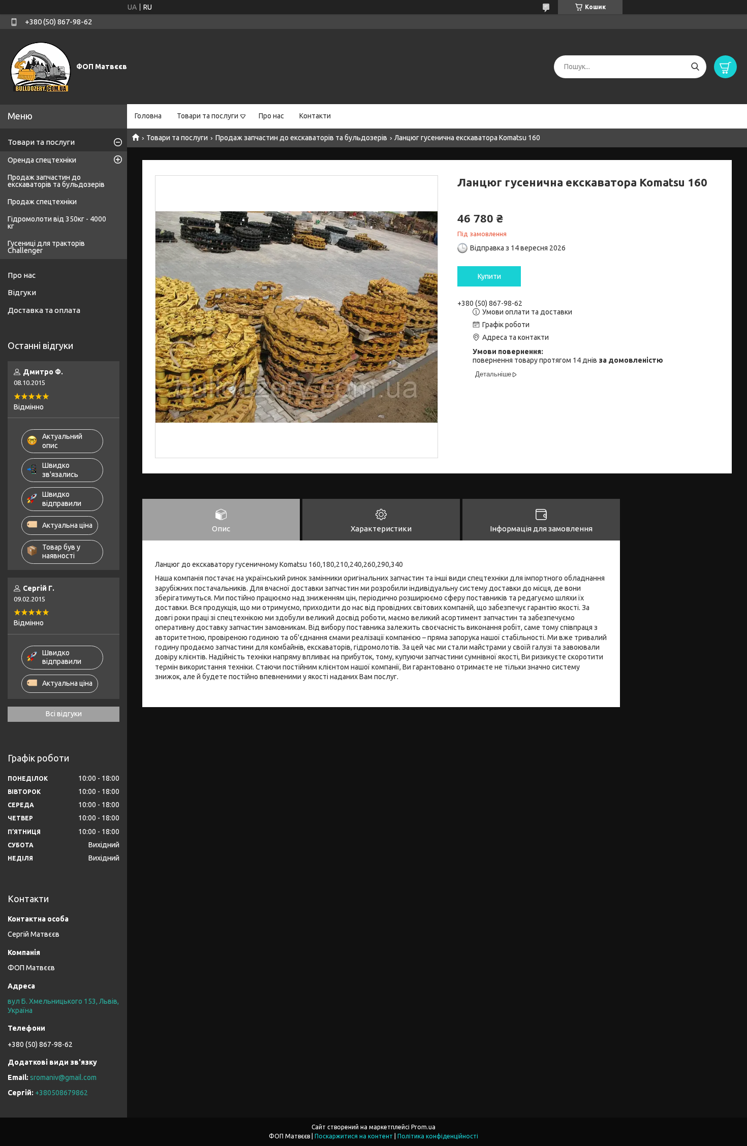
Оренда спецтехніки (42, 160)
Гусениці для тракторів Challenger (46, 246)
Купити (489, 276)
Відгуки (22, 292)
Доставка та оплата (44, 310)
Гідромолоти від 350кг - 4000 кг (57, 222)
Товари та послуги (207, 116)
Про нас (271, 116)
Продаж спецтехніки (42, 202)
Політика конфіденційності (437, 1136)
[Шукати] (694, 66)
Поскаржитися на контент (354, 1136)
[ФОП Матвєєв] (40, 66)
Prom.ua (423, 1127)
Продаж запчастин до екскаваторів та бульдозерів (301, 138)
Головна (148, 116)
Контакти (315, 116)
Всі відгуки (64, 714)
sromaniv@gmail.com (63, 1077)
